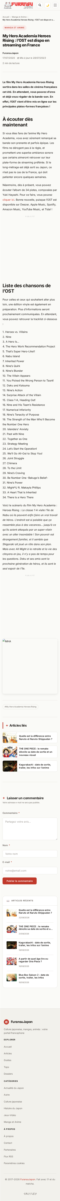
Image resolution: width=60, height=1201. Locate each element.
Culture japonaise (13, 1101)
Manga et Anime (19, 17)
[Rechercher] (40, 5)
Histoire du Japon (13, 1108)
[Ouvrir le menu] (55, 5)
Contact (8, 1142)
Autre (7, 1094)
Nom (6, 845)
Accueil (6, 17)
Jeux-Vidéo (10, 1115)
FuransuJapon (27, 1179)
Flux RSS (8, 1156)
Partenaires (10, 1149)
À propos (8, 1136)
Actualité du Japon (14, 1088)
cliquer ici (8, 199)
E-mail (7, 862)
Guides (7, 1060)
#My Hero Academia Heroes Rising (20, 706)
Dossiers (8, 1073)
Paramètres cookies (14, 1163)
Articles (8, 1053)
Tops (6, 1067)
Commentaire (11, 813)
